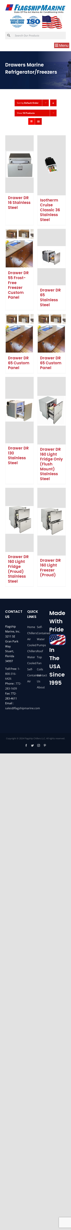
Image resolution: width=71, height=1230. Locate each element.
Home (30, 627)
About (40, 687)
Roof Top (40, 654)
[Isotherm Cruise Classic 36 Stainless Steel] (51, 165)
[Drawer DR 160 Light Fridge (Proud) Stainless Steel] (19, 520)
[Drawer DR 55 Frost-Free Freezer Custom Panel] (19, 248)
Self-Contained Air (30, 675)
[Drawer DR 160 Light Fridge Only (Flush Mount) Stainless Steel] (51, 410)
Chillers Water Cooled (30, 657)
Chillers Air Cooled (30, 639)
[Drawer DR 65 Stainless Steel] (51, 257)
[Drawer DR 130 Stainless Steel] (19, 410)
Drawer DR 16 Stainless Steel (19, 202)
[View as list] (38, 121)
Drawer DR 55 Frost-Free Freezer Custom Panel (18, 285)
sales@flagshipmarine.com (22, 708)
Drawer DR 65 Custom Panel (18, 362)
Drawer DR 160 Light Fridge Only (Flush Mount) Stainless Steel (51, 464)
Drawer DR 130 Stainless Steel (18, 456)
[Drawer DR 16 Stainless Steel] (19, 164)
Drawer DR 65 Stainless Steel (50, 298)
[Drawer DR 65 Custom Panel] (19, 333)
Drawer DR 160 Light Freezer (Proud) (50, 568)
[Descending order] (53, 102)
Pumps (40, 645)
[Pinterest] (44, 745)
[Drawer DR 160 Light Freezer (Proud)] (51, 521)
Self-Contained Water (40, 633)
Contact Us (40, 678)
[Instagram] (38, 745)
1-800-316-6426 (12, 674)
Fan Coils (40, 666)
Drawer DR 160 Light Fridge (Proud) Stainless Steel (18, 569)
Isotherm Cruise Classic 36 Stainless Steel (50, 210)
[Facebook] (26, 745)
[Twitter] (32, 745)
